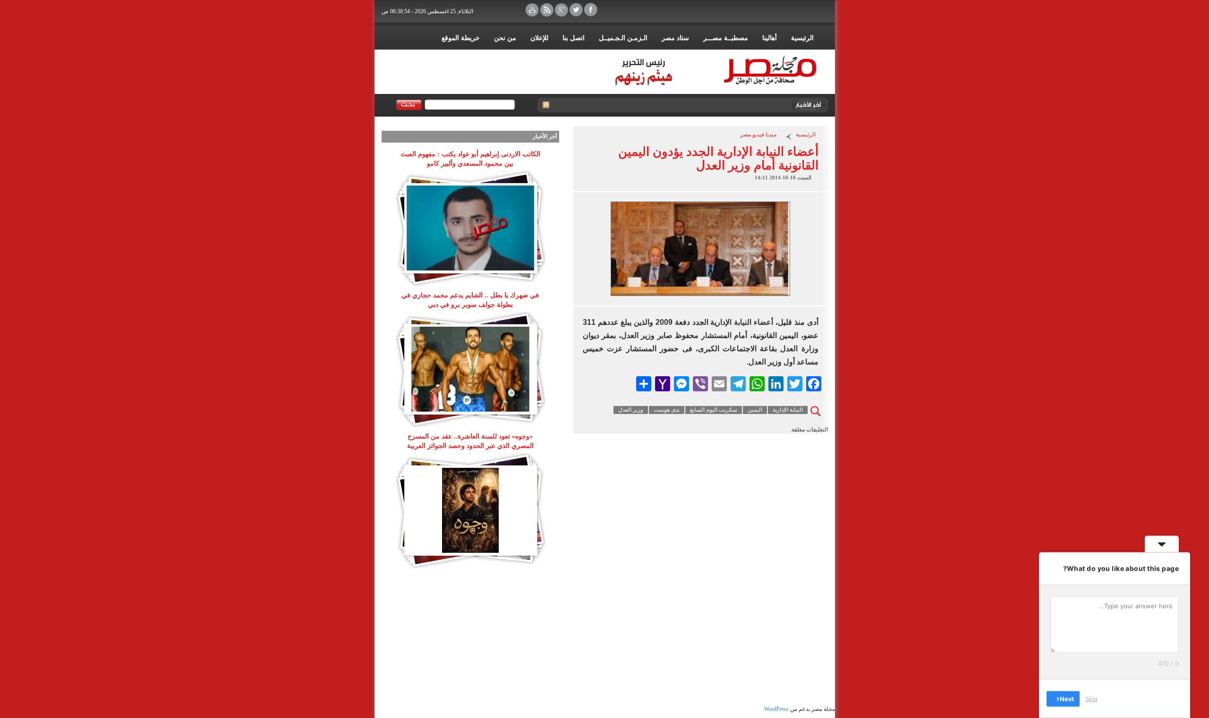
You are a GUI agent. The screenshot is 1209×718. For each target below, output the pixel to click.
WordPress (776, 709)
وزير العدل (630, 409)
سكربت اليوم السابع (713, 409)
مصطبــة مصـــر (725, 38)
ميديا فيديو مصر (758, 134)
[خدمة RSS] (545, 105)
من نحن (505, 38)
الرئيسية (802, 38)
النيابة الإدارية (788, 409)
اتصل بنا (573, 38)
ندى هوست (667, 409)
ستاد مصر (675, 38)
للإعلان (539, 38)
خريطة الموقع (461, 38)
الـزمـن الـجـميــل (623, 38)
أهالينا (769, 38)
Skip (1091, 698)
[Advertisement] (470, 639)
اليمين (755, 409)
